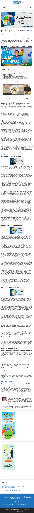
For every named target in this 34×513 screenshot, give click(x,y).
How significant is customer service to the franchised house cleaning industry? (15, 77)
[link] (5, 85)
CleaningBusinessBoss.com (21, 383)
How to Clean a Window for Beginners (8, 487)
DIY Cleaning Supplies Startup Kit (8, 484)
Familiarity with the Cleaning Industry (9, 73)
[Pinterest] (18, 501)
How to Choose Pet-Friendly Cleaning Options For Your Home (13, 486)
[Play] (27, 93)
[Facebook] (15, 501)
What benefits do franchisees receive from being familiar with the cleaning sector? (16, 78)
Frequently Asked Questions (7, 75)
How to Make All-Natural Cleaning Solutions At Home (11, 490)
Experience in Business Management (8, 70)
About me (6, 504)
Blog (13, 504)
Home (3, 504)
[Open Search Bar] (30, 7)
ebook (10, 504)
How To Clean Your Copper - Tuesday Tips (13, 85)
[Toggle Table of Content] (27, 69)
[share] (22, 85)
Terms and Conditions (16, 393)
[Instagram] (17, 501)
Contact (14, 505)
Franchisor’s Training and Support (8, 74)
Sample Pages (9, 505)
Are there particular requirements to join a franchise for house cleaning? (14, 76)
